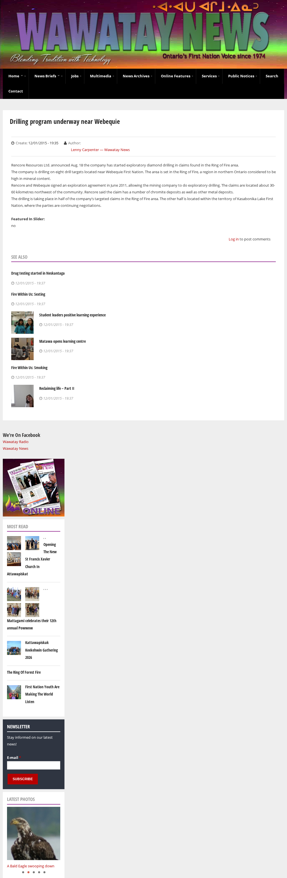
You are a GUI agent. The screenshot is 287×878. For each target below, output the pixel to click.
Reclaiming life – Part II (56, 388)
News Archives (136, 75)
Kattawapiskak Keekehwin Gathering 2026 (41, 650)
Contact (15, 91)
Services (209, 75)
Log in (234, 239)
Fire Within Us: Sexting (28, 294)
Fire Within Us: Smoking (29, 367)
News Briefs (45, 75)
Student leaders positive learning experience (72, 315)
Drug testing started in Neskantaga (38, 273)
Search (272, 75)
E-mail (14, 757)
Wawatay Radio (16, 441)
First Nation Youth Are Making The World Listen (42, 694)
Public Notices (241, 75)
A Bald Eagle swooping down (30, 865)
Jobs (74, 75)
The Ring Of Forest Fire (24, 672)
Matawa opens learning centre (62, 341)
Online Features (175, 75)
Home (14, 75)
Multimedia (100, 75)
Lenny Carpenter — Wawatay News (100, 149)
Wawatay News (15, 448)
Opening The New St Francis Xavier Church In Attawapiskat (32, 559)
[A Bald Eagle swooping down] (33, 833)
